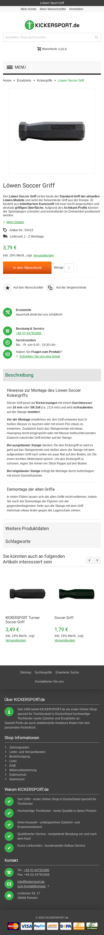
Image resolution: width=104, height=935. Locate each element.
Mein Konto (28, 9)
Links (13, 761)
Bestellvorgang (19, 756)
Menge (59, 267)
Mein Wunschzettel (53, 9)
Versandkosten (43, 255)
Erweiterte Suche (67, 672)
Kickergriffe (44, 80)
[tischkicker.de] (52, 25)
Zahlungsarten (19, 747)
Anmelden (76, 9)
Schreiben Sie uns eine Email (39, 356)
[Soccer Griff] (76, 594)
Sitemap (25, 672)
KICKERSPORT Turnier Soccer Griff (23, 620)
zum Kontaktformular (31, 886)
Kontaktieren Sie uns (49, 681)
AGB (12, 765)
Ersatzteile (24, 80)
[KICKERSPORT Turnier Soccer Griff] (27, 594)
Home (7, 80)
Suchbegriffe (43, 672)
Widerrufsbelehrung (23, 770)
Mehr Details (15, 222)
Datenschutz (18, 774)
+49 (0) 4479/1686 (28, 333)
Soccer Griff (64, 618)
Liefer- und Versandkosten (27, 752)
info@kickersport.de (31, 882)
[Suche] (96, 37)
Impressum (16, 779)
